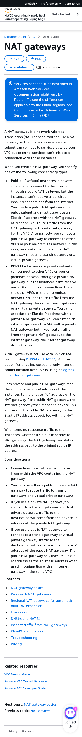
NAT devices (41, 710)
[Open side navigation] (6, 25)
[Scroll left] (48, 14)
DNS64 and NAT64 (40, 359)
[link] (51, 36)
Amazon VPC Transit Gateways (25, 681)
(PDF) (46, 115)
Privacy (13, 731)
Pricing (16, 644)
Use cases (19, 612)
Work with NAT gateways (31, 594)
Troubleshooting (24, 637)
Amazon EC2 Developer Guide (25, 688)
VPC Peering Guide (17, 674)
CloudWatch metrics (27, 631)
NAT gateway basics (27, 588)
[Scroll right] (77, 14)
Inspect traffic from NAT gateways (39, 625)
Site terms (27, 731)
